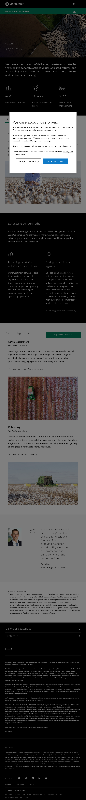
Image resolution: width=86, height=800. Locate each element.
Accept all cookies (55, 161)
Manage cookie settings (28, 161)
